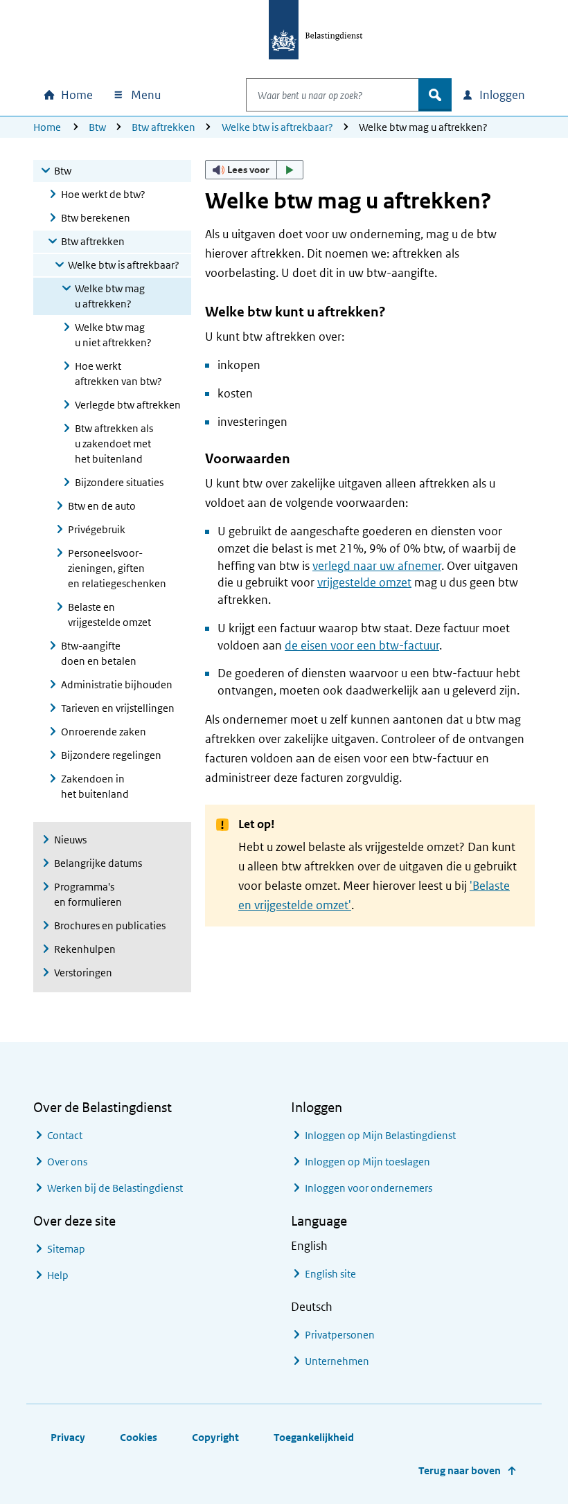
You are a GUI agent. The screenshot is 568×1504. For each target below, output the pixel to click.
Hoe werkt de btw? (103, 194)
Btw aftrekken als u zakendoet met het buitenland (114, 443)
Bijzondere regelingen (111, 755)
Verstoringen (83, 972)
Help (58, 1275)
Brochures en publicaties (110, 925)
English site (330, 1273)
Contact (64, 1135)
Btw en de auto (102, 505)
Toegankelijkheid (314, 1437)
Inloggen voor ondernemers (368, 1187)
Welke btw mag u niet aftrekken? (113, 335)
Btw (97, 127)
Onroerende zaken (103, 731)
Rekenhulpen (85, 949)
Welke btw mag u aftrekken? (110, 296)
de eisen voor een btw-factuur (362, 645)
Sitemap (66, 1248)
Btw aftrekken (163, 127)
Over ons (67, 1161)
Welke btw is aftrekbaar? (277, 127)
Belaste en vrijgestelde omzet (109, 614)
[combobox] (332, 94)
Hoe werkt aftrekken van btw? (118, 373)
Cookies (138, 1437)
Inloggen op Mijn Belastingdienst (380, 1135)
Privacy (68, 1437)
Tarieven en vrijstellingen (118, 708)
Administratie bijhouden (116, 684)
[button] (254, 169)
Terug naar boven (459, 1470)
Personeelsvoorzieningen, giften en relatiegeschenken (117, 568)
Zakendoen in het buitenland (95, 786)
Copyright (215, 1437)
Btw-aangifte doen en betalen (98, 653)
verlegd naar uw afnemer (376, 565)
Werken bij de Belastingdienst (115, 1187)
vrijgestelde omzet (364, 582)
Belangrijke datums (98, 863)
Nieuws (70, 839)
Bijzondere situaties (119, 482)
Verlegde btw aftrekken (128, 404)
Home (47, 127)
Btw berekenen (95, 217)
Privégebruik (96, 529)
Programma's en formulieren (88, 894)
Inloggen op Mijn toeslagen (367, 1161)
